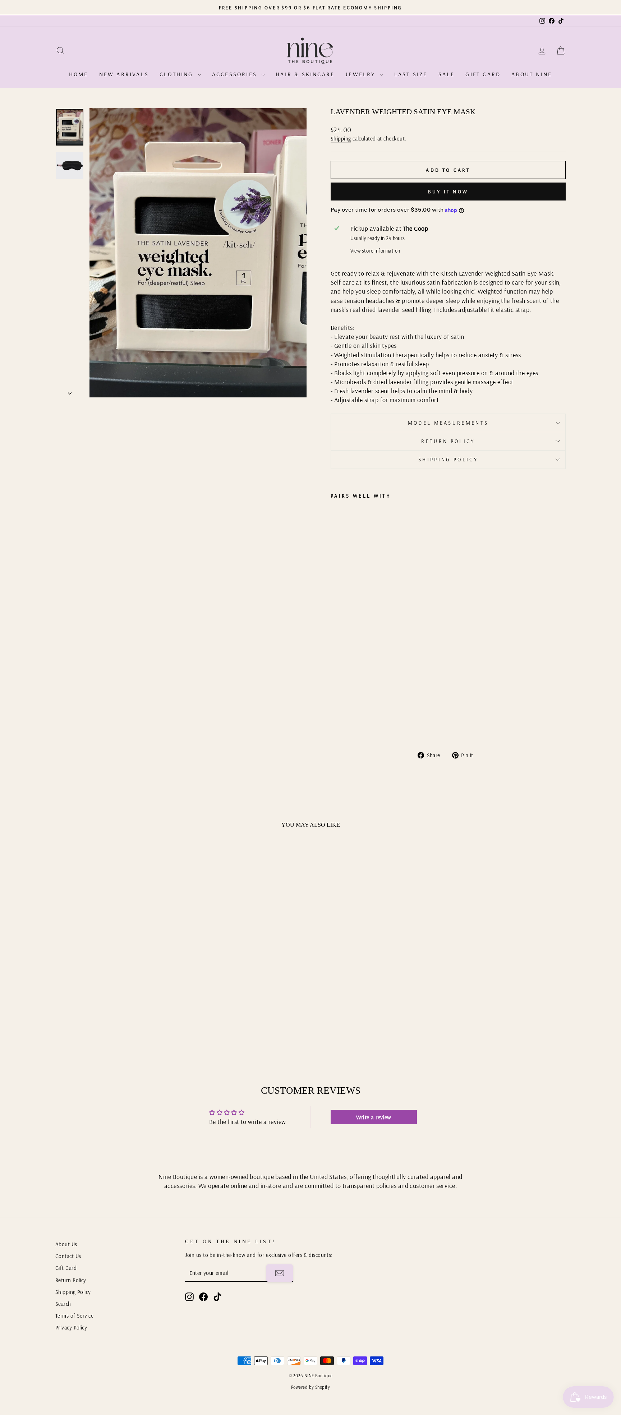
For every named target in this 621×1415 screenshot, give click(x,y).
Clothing (178, 74)
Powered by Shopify (310, 1387)
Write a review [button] (373, 1117)
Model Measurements (448, 423)
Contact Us (68, 1256)
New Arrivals (124, 74)
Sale (446, 74)
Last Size (411, 74)
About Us (66, 1244)
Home (78, 74)
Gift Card (483, 74)
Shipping (341, 138)
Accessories (235, 74)
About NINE (531, 74)
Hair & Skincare (305, 74)
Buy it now (448, 191)
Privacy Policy (71, 1327)
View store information (375, 251)
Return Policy (448, 441)
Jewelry (361, 74)
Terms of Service (74, 1315)
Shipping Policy (448, 459)
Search (63, 1303)
